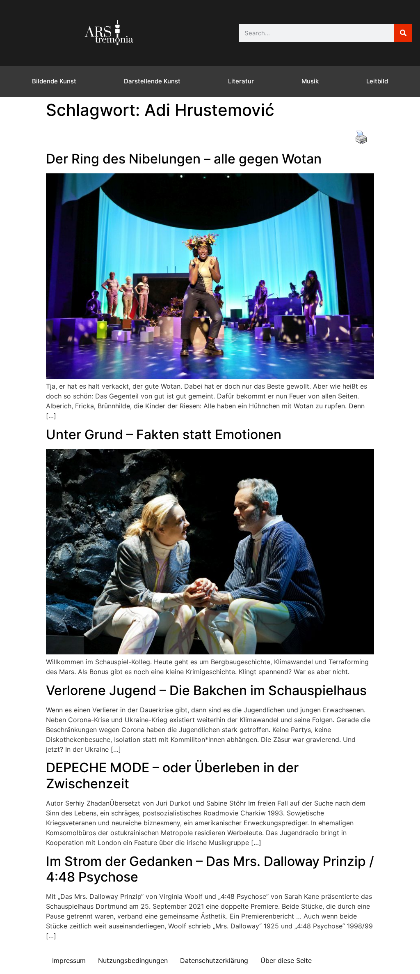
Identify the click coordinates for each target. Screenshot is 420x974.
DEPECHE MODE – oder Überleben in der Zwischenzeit (172, 775)
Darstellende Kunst (152, 81)
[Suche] (403, 33)
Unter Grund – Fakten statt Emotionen (163, 434)
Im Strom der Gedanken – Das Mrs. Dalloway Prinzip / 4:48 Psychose (210, 869)
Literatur (241, 81)
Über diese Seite (286, 960)
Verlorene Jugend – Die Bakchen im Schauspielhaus (206, 690)
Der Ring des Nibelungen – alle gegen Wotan (184, 159)
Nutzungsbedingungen (133, 960)
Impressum (69, 960)
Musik (310, 81)
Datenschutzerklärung (214, 960)
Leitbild (377, 81)
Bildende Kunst (54, 81)
